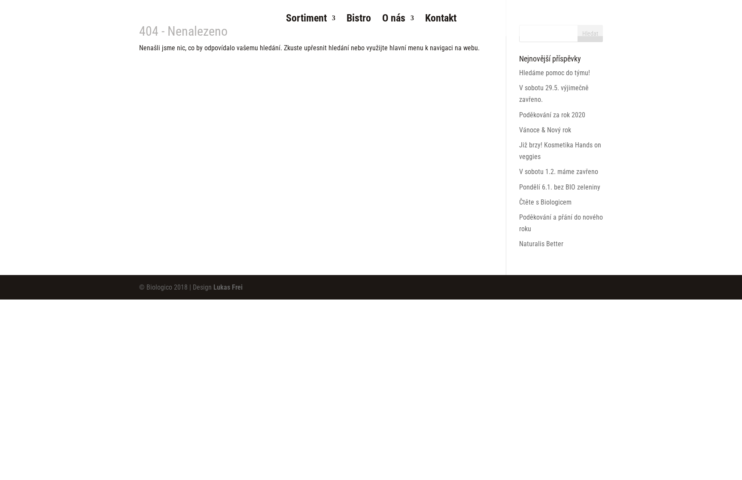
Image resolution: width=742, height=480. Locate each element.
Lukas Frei (228, 287)
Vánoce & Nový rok (545, 130)
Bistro (359, 19)
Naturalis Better (541, 244)
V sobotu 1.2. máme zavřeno (558, 172)
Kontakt (440, 19)
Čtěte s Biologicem (545, 202)
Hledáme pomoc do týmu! (554, 73)
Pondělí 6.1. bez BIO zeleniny (559, 187)
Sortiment (306, 19)
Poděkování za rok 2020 (552, 115)
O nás (393, 19)
